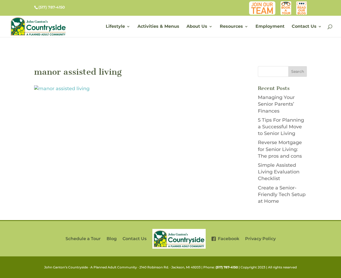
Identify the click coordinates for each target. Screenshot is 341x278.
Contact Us (304, 27)
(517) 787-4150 (227, 267)
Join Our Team (263, 3)
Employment (270, 27)
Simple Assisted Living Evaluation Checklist (278, 171)
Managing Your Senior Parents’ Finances (276, 104)
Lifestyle (115, 27)
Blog (302, 3)
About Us (196, 27)
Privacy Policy (260, 238)
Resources (231, 27)
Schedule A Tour (286, 3)
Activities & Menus (158, 27)
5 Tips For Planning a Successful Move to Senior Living (281, 126)
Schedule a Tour (83, 238)
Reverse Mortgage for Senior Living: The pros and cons (280, 149)
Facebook (227, 238)
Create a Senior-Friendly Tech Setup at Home (282, 194)
